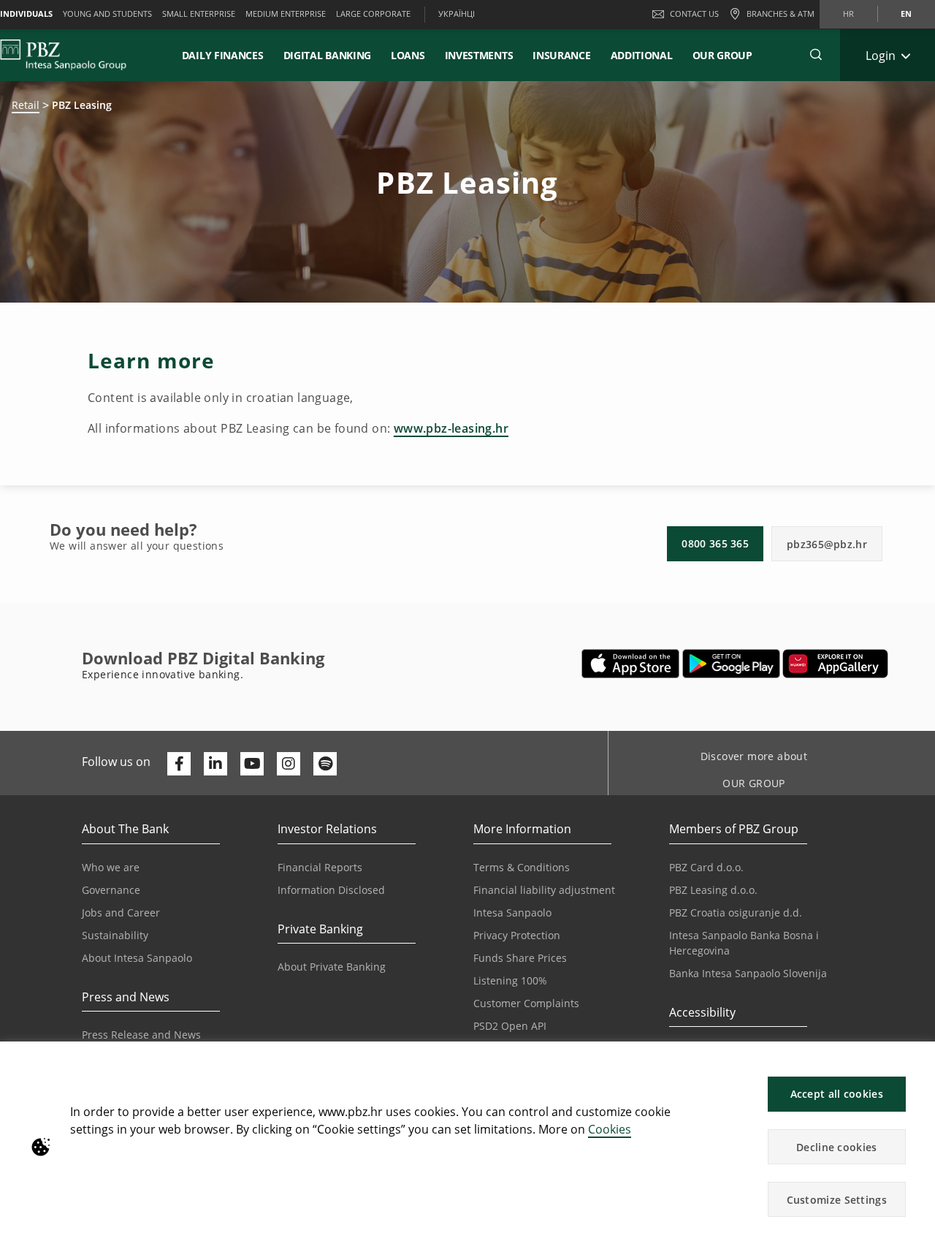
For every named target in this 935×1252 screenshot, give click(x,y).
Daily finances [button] (223, 55)
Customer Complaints (526, 1003)
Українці (456, 13)
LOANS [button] (408, 55)
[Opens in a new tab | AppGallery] (835, 663)
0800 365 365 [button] (715, 543)
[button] (917, 1060)
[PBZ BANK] (63, 54)
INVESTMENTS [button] (479, 55)
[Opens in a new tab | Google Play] (731, 663)
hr (848, 13)
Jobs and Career (121, 912)
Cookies (609, 1129)
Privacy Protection (516, 935)
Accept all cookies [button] (836, 1094)
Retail (25, 105)
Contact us (694, 13)
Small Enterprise (198, 13)
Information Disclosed (331, 890)
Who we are (111, 867)
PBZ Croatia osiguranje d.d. (735, 912)
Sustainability (115, 935)
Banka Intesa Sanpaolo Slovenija (748, 973)
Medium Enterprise (285, 13)
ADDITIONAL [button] (642, 55)
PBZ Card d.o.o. (706, 867)
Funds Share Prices (520, 958)
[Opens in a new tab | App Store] (630, 663)
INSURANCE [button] (561, 55)
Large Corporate (373, 13)
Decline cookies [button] (836, 1147)
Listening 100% (510, 980)
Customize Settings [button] (837, 1200)
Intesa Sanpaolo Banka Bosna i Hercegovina (744, 942)
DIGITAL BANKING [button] (327, 55)
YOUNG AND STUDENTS (107, 13)
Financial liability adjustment (544, 890)
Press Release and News (141, 1035)
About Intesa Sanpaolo (137, 958)
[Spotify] (325, 763)
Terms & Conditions (521, 867)
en (906, 13)
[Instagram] (288, 763)
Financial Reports (320, 867)
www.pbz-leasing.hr (451, 428)
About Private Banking (332, 967)
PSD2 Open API (509, 1026)
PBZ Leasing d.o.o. (713, 890)
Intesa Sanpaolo (512, 912)
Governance (111, 890)
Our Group (722, 55)
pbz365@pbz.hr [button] (827, 544)
